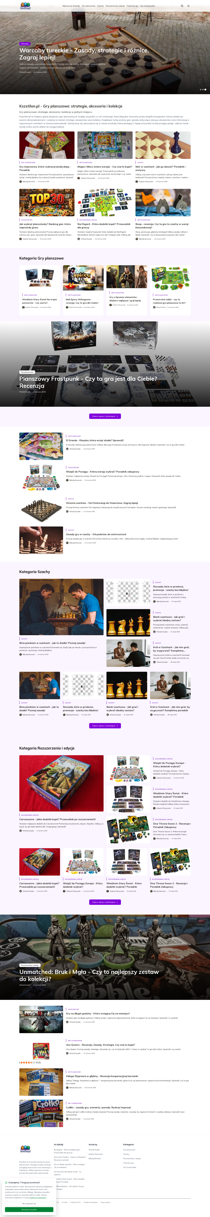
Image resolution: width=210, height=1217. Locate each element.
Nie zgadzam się (29, 1204)
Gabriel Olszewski (96, 1154)
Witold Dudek (24, 72)
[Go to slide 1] (200, 89)
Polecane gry (132, 6)
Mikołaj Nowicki (95, 1158)
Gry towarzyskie (147, 6)
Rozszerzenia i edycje (115, 6)
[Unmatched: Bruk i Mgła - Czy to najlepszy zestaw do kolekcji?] (105, 957)
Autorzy (93, 1144)
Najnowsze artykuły (71, 6)
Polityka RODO (75, 1202)
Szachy (100, 6)
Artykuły (58, 1144)
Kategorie (128, 1144)
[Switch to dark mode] (188, 6)
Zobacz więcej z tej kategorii (103, 416)
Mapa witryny (105, 1202)
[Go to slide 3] (205, 90)
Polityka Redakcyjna (91, 1202)
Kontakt (64, 1202)
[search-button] (182, 6)
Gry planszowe (88, 6)
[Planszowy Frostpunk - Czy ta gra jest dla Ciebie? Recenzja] (105, 364)
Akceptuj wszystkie (29, 1209)
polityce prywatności (38, 1198)
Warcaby (24, 44)
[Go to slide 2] (203, 89)
